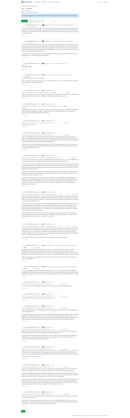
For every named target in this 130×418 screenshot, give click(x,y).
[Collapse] (23, 25)
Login (101, 2)
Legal (84, 415)
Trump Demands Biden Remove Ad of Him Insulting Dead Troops (36, 284)
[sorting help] (54, 21)
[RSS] (56, 21)
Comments (31, 21)
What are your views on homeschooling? (64, 25)
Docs (94, 415)
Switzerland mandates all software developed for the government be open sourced (40, 106)
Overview (24, 21)
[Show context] (74, 25)
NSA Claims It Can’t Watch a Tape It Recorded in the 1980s (35, 92)
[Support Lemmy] (60, 2)
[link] (76, 25)
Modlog (80, 415)
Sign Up (106, 2)
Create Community (53, 2)
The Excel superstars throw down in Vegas (66, 245)
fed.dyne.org (28, 2)
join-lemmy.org (104, 415)
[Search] (98, 2)
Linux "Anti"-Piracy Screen (62, 74)
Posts (37, 21)
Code (98, 415)
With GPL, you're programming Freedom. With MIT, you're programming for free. (39, 157)
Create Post (44, 2)
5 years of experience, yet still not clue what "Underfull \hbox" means (37, 122)
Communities (37, 2)
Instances (89, 415)
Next (23, 411)
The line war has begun (58, 63)
